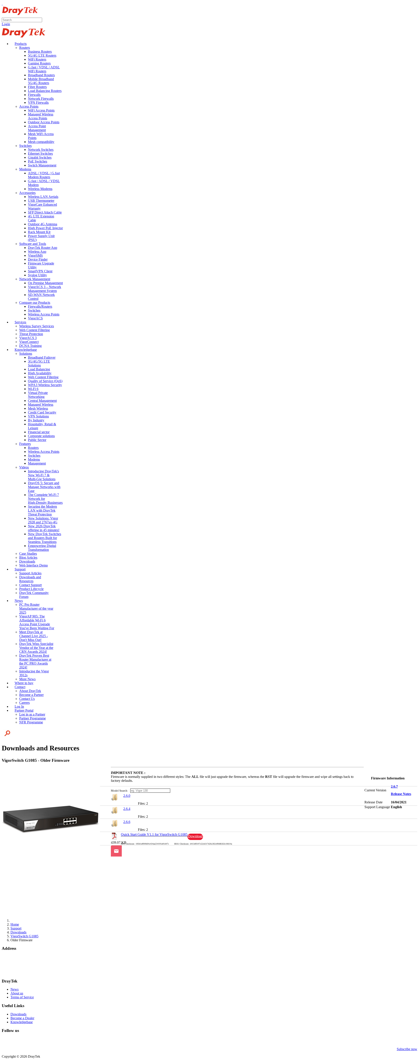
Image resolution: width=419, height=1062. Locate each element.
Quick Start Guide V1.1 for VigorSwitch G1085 (154, 834)
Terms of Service (22, 997)
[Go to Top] (2, 3)
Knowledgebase (21, 1022)
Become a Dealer (22, 1018)
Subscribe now (407, 1049)
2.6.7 (394, 786)
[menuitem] (18, 44)
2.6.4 (126, 809)
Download (195, 836)
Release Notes (401, 794)
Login (6, 24)
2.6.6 (126, 822)
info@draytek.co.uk (15, 968)
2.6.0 (126, 795)
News (14, 989)
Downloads (18, 1014)
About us (16, 993)
